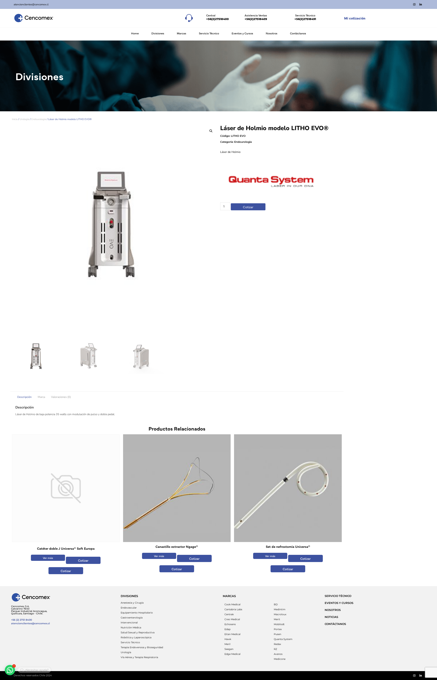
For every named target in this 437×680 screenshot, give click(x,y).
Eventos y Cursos (242, 33)
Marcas (181, 33)
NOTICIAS (331, 617)
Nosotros (271, 33)
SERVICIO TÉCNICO (338, 596)
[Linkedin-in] (420, 4)
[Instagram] (414, 4)
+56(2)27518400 (217, 19)
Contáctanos (298, 33)
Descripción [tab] (24, 397)
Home (135, 33)
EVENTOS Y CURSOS (339, 603)
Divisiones (157, 33)
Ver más (48, 558)
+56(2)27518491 (305, 19)
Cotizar (248, 206)
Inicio (15, 119)
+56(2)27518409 (256, 19)
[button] (211, 131)
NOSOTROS (333, 610)
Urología (24, 119)
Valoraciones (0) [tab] (61, 397)
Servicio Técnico (209, 33)
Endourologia (38, 119)
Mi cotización (354, 18)
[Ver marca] (271, 197)
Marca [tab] (41, 397)
